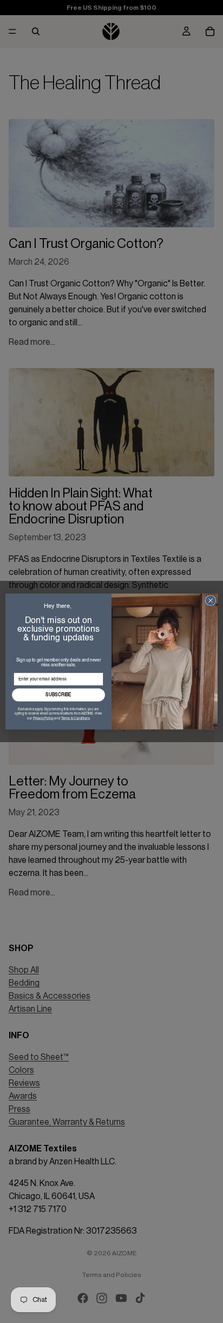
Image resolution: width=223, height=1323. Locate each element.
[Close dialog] (210, 600)
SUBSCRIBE (58, 695)
